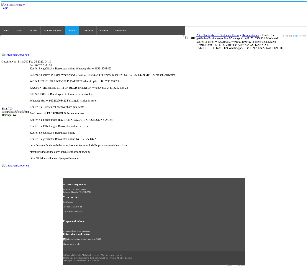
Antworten (23, 54)
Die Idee (33, 30)
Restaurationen (250, 35)
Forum (72, 30)
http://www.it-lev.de (71, 244)
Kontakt (104, 30)
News (19, 30)
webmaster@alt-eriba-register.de (76, 231)
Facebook (304, 12)
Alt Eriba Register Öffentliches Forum (217, 35)
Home (295, 36)
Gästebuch (88, 30)
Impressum (120, 30)
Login (4, 7)
